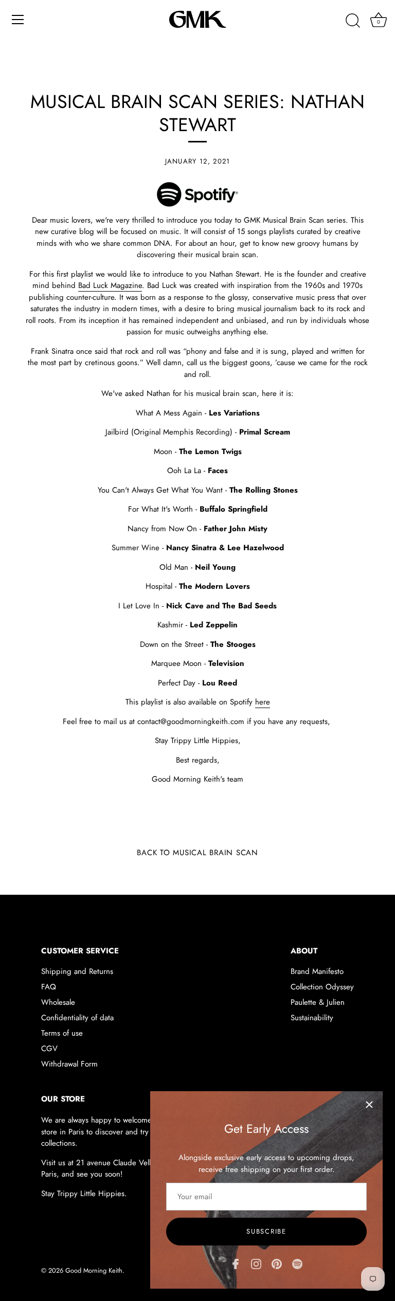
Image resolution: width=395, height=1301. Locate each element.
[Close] (369, 1104)
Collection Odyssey (322, 986)
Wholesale (58, 1002)
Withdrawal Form (69, 1064)
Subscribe (266, 1231)
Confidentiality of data (77, 1017)
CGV (49, 1048)
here (262, 702)
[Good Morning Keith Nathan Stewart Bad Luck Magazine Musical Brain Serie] (197, 187)
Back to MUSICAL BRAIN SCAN (197, 852)
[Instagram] (256, 1263)
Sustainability (312, 1017)
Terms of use (62, 1033)
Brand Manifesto (317, 971)
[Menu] (18, 19)
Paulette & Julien (318, 1002)
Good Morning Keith (93, 1270)
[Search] (353, 21)
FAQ (48, 986)
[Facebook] (235, 1263)
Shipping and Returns (77, 971)
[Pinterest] (277, 1263)
